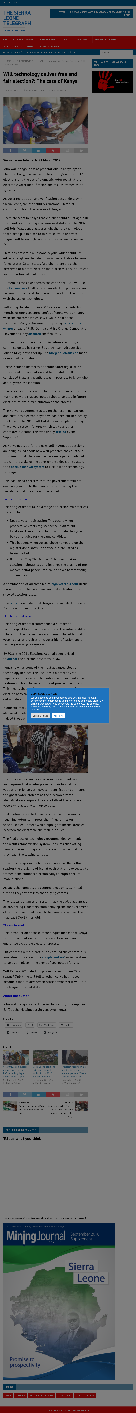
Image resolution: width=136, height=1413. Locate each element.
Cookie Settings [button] (40, 716)
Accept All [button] (58, 716)
